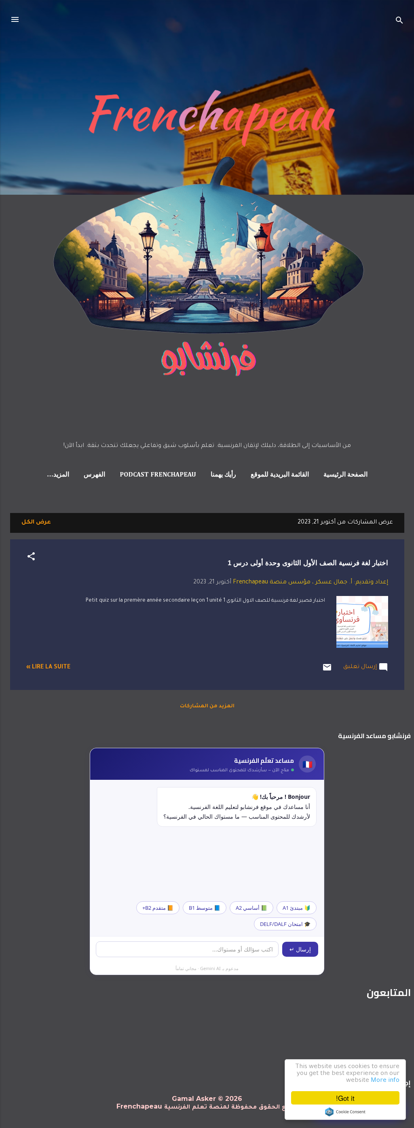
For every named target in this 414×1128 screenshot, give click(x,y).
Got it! (345, 1098)
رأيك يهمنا (223, 475)
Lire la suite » (48, 667)
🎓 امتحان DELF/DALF (285, 924)
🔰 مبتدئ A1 (296, 907)
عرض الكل (36, 522)
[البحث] (399, 22)
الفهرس (94, 475)
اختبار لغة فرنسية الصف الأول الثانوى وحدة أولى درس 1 (308, 563)
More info (385, 1080)
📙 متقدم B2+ (157, 907)
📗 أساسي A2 (251, 907)
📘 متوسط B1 (204, 907)
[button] (31, 558)
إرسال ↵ (300, 949)
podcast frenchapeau (158, 475)
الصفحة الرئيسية (345, 475)
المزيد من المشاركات (207, 706)
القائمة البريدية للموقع (280, 475)
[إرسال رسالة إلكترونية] (327, 671)
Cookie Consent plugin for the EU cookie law (345, 1111)
